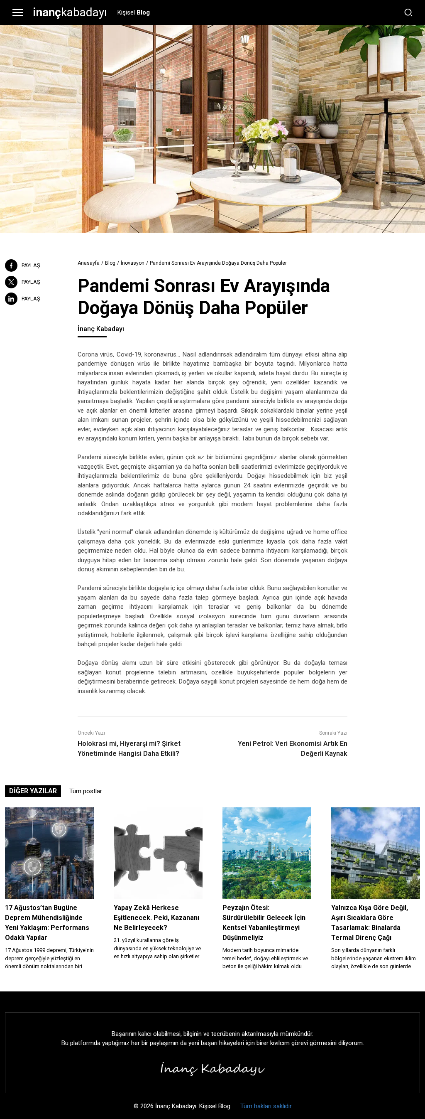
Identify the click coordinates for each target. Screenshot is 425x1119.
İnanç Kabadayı (101, 329)
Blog (110, 263)
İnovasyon (132, 263)
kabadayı (70, 12)
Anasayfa (89, 263)
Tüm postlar (85, 791)
